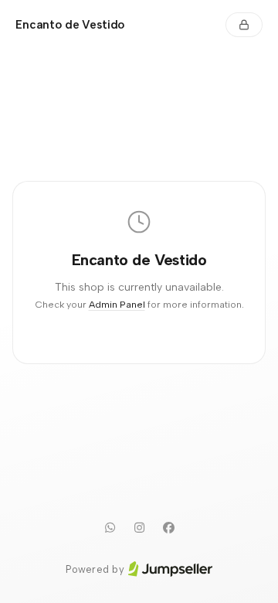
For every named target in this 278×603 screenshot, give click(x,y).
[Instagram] (139, 528)
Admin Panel (117, 304)
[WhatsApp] (110, 528)
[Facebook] (168, 528)
